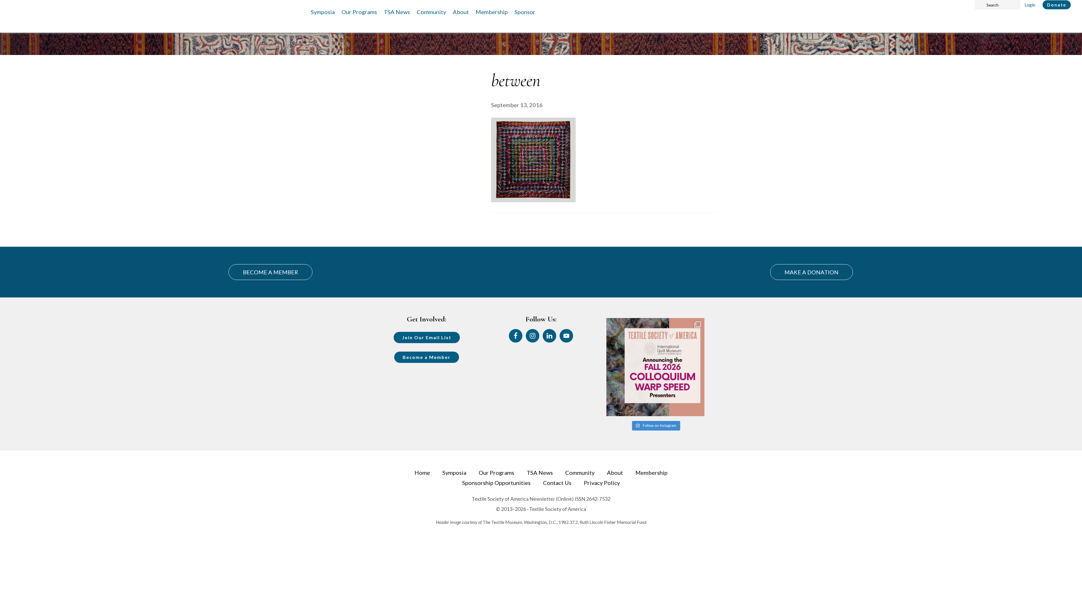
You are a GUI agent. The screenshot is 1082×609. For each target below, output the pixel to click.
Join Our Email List (426, 337)
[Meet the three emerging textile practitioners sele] (655, 367)
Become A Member (270, 272)
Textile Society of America (66, 21)
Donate (1056, 4)
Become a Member (427, 357)
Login (1030, 4)
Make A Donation (811, 272)
